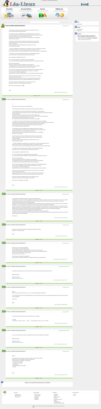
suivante (70, 22)
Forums (75, 394)
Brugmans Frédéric (66, 266)
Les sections (5, 22)
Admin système (57, 396)
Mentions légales (18, 395)
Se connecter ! (79, 24)
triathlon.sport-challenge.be (17, 278)
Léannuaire (36, 396)
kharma (68, 194)
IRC (74, 395)
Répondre (35, 95)
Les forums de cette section (11, 22)
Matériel (55, 400)
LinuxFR (49, 0)
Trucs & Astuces (37, 395)
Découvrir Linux (37, 394)
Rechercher (79, 30)
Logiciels (55, 395)
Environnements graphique (59, 403)
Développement (57, 401)
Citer (39, 95)
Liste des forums (80, 29)
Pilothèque (36, 399)
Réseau (55, 398)
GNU (56, 0)
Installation (56, 394)
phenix (68, 311)
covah (68, 25)
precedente (66, 22)
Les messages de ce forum (21, 22)
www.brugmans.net (16, 277)
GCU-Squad (53, 0)
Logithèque (36, 398)
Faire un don (17, 396)
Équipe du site (17, 394)
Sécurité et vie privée (58, 399)
